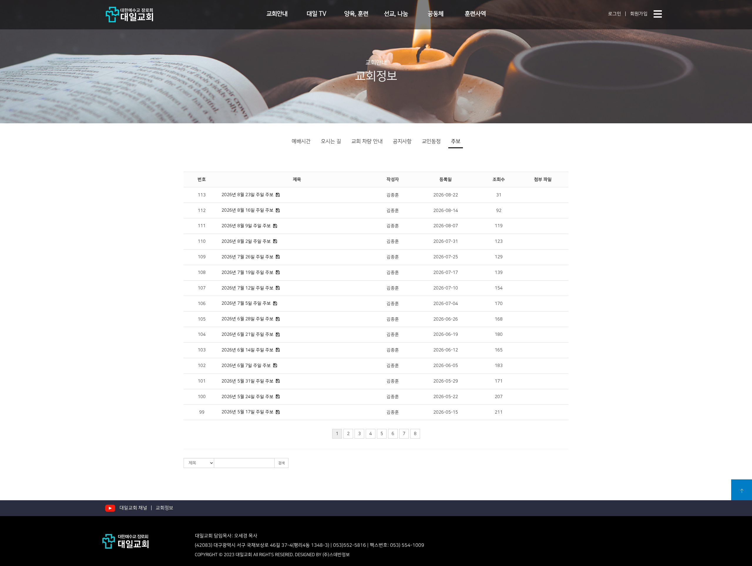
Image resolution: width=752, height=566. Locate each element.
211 (499, 412)
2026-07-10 (445, 288)
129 (499, 257)
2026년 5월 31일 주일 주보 (247, 381)
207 (499, 396)
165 (499, 350)
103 (202, 350)
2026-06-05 (445, 365)
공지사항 (402, 141)
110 (202, 241)
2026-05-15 (445, 412)
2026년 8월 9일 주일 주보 (246, 225)
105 (202, 319)
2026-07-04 (445, 303)
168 (499, 319)
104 (202, 334)
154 (499, 288)
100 (202, 396)
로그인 (614, 13)
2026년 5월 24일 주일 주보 (247, 396)
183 (499, 365)
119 (499, 225)
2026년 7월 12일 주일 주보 (247, 288)
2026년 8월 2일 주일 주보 (246, 241)
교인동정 (431, 141)
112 (202, 210)
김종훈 (393, 195)
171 (499, 381)
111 (202, 225)
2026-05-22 (445, 396)
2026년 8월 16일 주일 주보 (247, 210)
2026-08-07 (445, 225)
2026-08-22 (445, 195)
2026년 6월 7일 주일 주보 (246, 365)
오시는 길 (331, 141)
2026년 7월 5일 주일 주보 (246, 303)
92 (498, 210)
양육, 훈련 (356, 14)
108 (202, 272)
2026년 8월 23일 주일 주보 (247, 194)
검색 (281, 463)
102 (202, 365)
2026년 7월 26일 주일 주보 (247, 257)
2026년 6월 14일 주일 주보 (247, 350)
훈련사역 (475, 14)
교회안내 (277, 14)
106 (202, 303)
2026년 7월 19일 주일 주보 (247, 272)
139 (499, 272)
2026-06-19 (445, 334)
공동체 (436, 14)
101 (202, 381)
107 (202, 288)
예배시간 (301, 141)
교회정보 (164, 508)
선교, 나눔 (396, 14)
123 (499, 241)
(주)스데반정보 (336, 554)
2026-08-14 (445, 210)
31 (498, 195)
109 (202, 257)
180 (499, 334)
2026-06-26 (445, 319)
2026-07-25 (445, 257)
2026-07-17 (445, 272)
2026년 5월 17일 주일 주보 (247, 412)
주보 (455, 141)
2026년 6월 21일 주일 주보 (247, 334)
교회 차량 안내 (366, 141)
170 (499, 303)
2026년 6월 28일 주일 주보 (247, 318)
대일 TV (316, 14)
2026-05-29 (445, 381)
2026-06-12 (445, 350)
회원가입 (639, 13)
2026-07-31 (445, 241)
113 (202, 195)
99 (201, 412)
